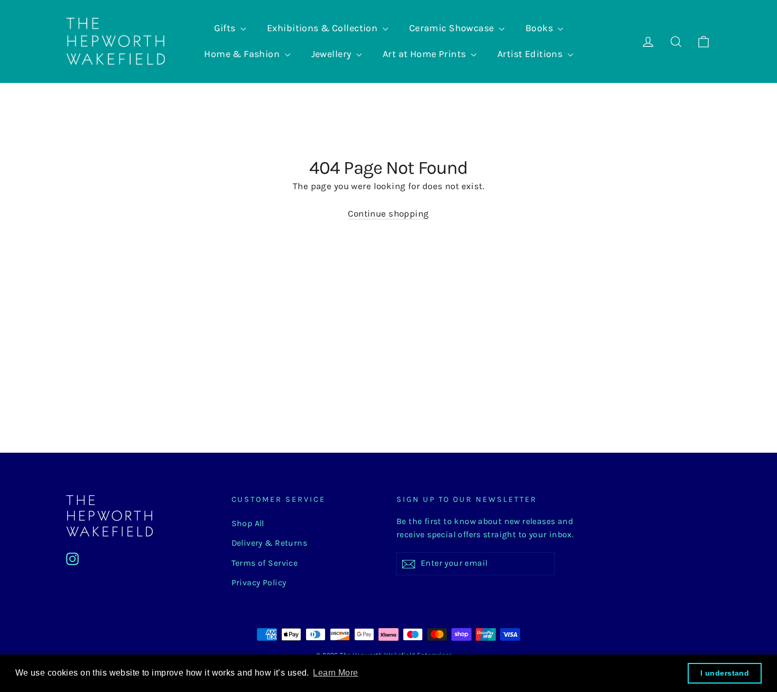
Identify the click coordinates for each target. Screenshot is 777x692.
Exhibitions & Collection (323, 28)
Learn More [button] (335, 672)
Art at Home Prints (425, 54)
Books (540, 28)
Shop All (248, 523)
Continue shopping (388, 213)
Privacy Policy (259, 582)
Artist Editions (531, 54)
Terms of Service (265, 563)
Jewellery (332, 54)
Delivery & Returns (270, 543)
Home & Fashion (243, 54)
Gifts (226, 28)
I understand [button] (724, 673)
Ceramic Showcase (452, 28)
